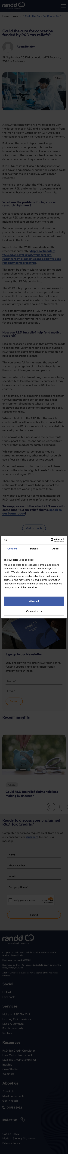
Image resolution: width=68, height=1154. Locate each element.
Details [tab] (34, 548)
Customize (32, 611)
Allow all (34, 601)
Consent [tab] (12, 548)
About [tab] (55, 548)
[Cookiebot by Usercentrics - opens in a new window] (50, 540)
